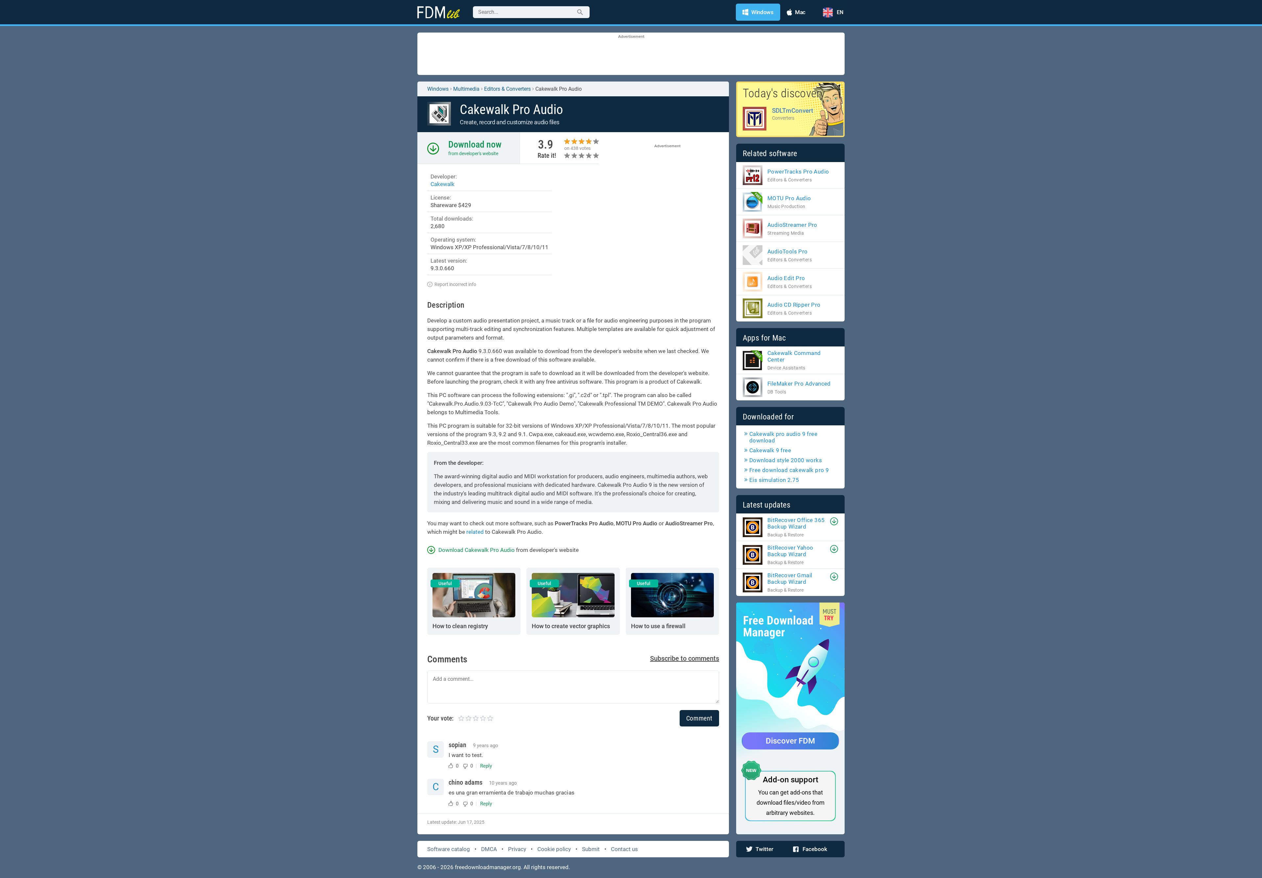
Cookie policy (554, 849)
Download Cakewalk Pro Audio (476, 550)
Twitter (764, 849)
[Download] (834, 521)
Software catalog (448, 849)
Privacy (517, 849)
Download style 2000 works (785, 460)
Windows (438, 89)
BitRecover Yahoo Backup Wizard (790, 551)
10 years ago (503, 783)
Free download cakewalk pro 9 (789, 470)
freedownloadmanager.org (488, 867)
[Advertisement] (631, 54)
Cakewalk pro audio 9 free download (783, 437)
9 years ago (485, 745)
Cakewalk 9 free (770, 450)
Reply (486, 766)
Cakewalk (443, 184)
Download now (475, 144)
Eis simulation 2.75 (774, 480)
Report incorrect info (455, 284)
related (475, 532)
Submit (591, 849)
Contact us (624, 849)
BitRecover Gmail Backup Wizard (789, 578)
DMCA (489, 849)
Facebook (815, 849)
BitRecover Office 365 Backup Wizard (796, 523)
